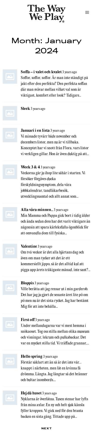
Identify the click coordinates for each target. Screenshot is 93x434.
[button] (87, 12)
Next (46, 428)
